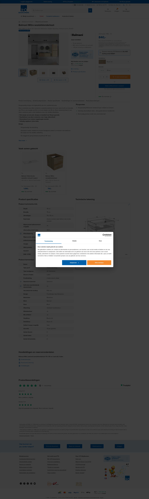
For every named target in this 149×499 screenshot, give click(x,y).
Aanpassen (73, 262)
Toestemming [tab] (48, 241)
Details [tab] (74, 241)
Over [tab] (100, 241)
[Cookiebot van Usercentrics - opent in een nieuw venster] (103, 235)
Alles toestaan (99, 262)
